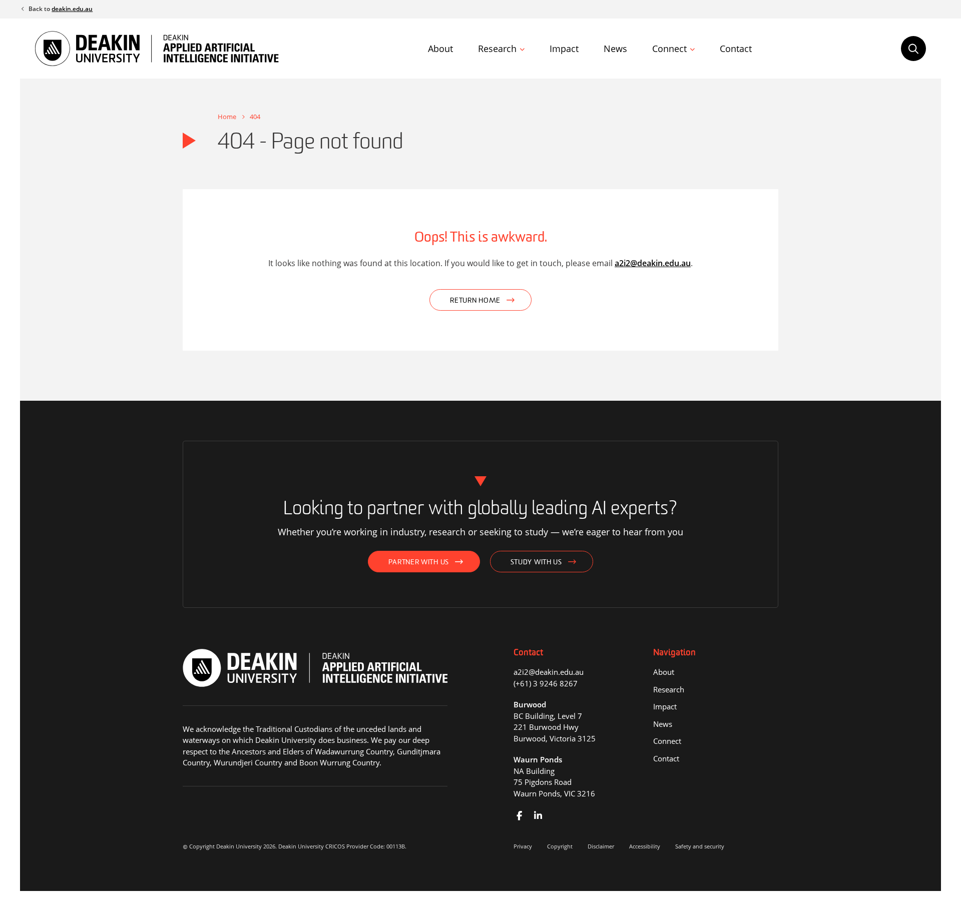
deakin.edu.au (72, 9)
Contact (736, 49)
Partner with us (418, 562)
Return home (475, 301)
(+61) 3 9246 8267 (546, 683)
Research (497, 49)
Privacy (523, 846)
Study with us (536, 562)
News (615, 49)
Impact (564, 49)
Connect (669, 49)
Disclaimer (601, 846)
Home (227, 116)
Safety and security (699, 846)
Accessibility (644, 846)
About (440, 49)
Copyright (560, 846)
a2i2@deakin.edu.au (653, 263)
